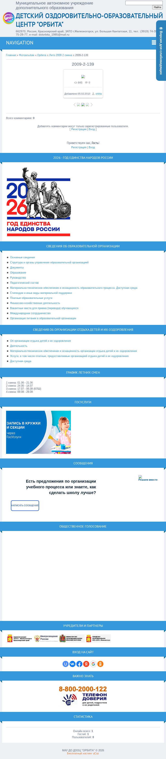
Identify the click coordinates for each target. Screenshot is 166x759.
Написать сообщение (25, 505)
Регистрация (78, 129)
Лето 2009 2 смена (60, 55)
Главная (11, 55)
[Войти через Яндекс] (86, 664)
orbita (99, 93)
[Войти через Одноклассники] (100, 664)
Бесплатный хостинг (79, 753)
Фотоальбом (26, 55)
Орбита (41, 55)
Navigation (19, 42)
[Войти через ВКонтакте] (72, 664)
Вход (92, 129)
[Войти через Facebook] (79, 664)
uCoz (96, 753)
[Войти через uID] (66, 664)
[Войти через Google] (93, 664)
